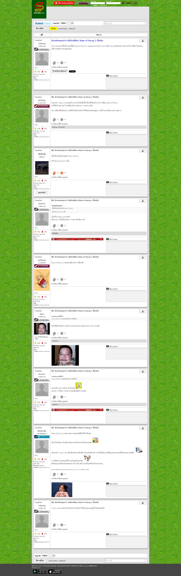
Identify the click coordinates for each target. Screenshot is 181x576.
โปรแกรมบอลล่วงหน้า (63, 566)
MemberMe (61, 127)
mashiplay (42, 100)
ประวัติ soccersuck (83, 566)
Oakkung (42, 44)
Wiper (42, 314)
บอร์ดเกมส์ (72, 29)
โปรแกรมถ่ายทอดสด (50, 566)
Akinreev (41, 204)
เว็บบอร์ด (73, 566)
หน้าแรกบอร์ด (62, 29)
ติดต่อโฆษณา (93, 566)
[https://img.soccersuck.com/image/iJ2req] (62, 496)
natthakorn (42, 260)
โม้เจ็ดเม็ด (42, 154)
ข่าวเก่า (40, 566)
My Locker (113, 76)
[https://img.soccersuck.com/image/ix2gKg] (65, 365)
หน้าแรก (34, 566)
